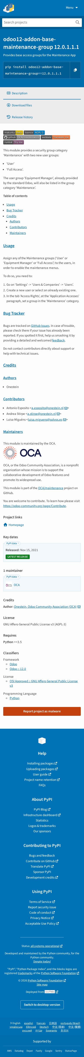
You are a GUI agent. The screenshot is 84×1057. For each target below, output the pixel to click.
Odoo (13, 664)
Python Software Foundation (58, 973)
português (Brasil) (70, 1023)
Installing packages (40, 763)
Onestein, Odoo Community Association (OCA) (45, 606)
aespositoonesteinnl (47, 408)
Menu (69, 7)
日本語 (53, 1023)
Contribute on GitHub (40, 861)
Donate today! (42, 961)
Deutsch (44, 1027)
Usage (10, 204)
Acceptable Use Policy (40, 923)
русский (27, 1030)
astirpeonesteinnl (41, 413)
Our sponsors (42, 831)
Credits (11, 216)
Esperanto (51, 1030)
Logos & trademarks (42, 825)
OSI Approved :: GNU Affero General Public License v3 (44, 683)
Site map (42, 985)
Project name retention (40, 779)
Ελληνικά (31, 1027)
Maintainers (18, 233)
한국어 (64, 1030)
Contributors (18, 227)
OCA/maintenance (50, 488)
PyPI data (11, 543)
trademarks (25, 973)
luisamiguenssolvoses (45, 419)
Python (14, 698)
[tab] (42, 93)
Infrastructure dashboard (40, 815)
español (28, 1023)
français (41, 1023)
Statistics (42, 820)
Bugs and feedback (42, 855)
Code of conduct (40, 912)
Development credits (40, 877)
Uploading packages (40, 769)
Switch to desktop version (42, 1004)
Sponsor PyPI (42, 871)
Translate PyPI (40, 866)
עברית (39, 1030)
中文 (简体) (58, 1027)
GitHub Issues (40, 325)
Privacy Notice (40, 918)
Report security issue (42, 907)
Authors (15, 221)
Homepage (16, 524)
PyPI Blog (40, 809)
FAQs (42, 785)
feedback (58, 340)
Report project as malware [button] (42, 711)
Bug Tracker (14, 210)
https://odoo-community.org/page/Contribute (34, 506)
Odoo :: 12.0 (18, 668)
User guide (40, 774)
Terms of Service (40, 901)
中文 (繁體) (74, 1027)
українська (16, 1027)
